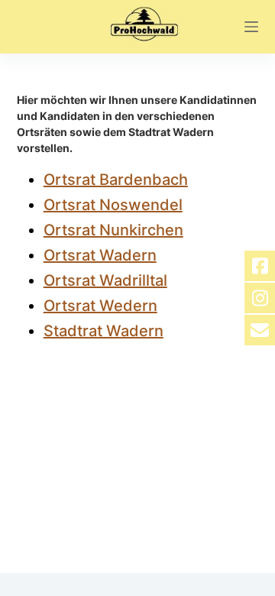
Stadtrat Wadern (103, 331)
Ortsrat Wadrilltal (105, 280)
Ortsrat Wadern (100, 255)
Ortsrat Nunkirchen (113, 230)
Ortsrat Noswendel (113, 205)
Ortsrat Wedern (100, 305)
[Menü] (251, 27)
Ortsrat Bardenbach (116, 179)
